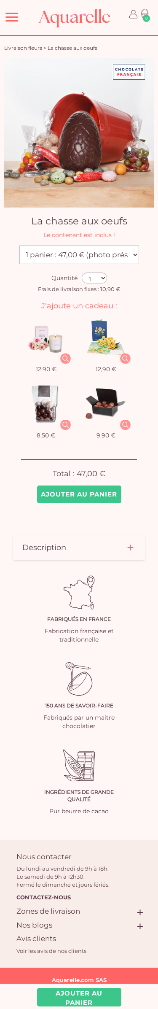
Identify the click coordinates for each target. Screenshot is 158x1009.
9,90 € (105, 435)
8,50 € (46, 435)
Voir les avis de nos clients (51, 950)
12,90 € (46, 369)
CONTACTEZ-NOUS (43, 897)
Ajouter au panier (79, 494)
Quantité (64, 278)
